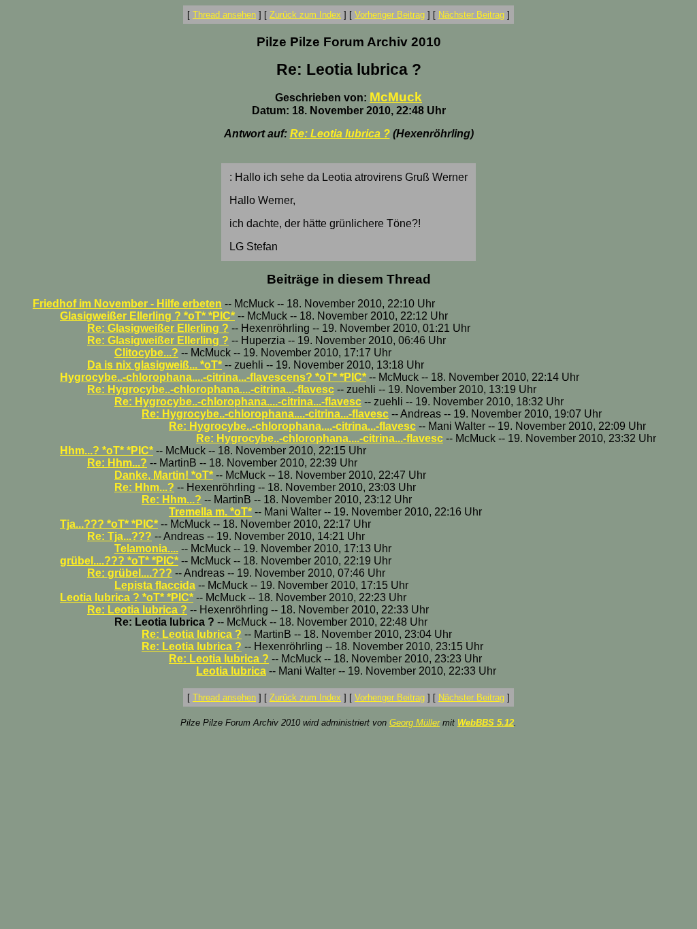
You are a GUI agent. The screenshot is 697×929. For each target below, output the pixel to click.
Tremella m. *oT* (210, 512)
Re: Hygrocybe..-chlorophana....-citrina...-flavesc (210, 389)
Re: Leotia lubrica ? (340, 133)
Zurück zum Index (305, 15)
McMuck (396, 97)
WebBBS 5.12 (485, 722)
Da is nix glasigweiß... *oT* (154, 365)
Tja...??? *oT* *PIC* (109, 524)
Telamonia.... (146, 548)
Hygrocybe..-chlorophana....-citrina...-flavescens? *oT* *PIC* (213, 377)
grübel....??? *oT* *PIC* (119, 561)
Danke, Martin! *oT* (163, 475)
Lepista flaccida (154, 585)
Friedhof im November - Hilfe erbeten (127, 303)
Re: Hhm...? (117, 463)
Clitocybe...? (146, 352)
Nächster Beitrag (471, 15)
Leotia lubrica (231, 671)
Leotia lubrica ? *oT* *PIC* (126, 597)
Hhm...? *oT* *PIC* (106, 450)
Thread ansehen (224, 15)
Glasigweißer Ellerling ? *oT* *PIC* (147, 316)
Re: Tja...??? (119, 536)
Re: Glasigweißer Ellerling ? (158, 328)
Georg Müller (414, 722)
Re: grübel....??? (129, 573)
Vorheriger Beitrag (390, 15)
